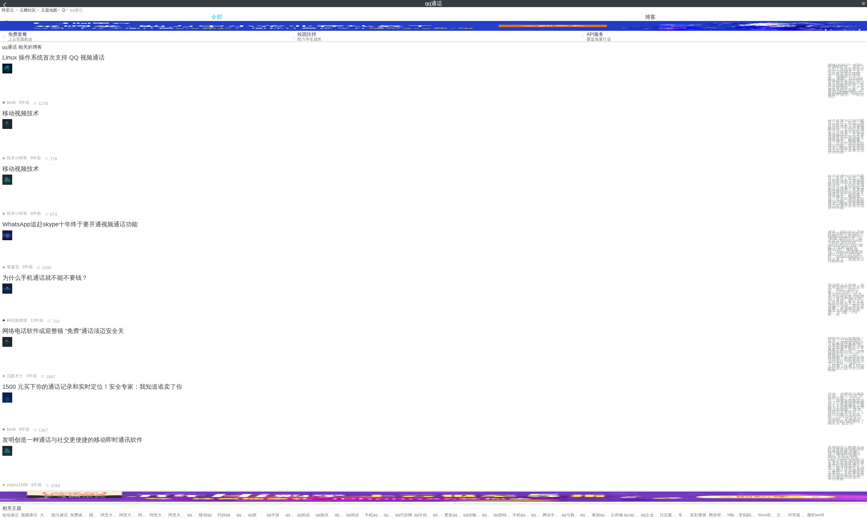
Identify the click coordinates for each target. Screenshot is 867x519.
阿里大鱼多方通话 (159, 515)
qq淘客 (242, 515)
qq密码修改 (502, 515)
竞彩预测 (698, 515)
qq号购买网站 (571, 515)
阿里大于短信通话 (144, 515)
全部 (216, 17)
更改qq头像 (453, 515)
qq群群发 (537, 515)
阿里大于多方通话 (110, 515)
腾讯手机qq (552, 515)
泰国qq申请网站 (601, 515)
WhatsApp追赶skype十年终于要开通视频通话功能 (70, 224)
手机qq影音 (374, 515)
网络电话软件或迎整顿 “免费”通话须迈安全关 (63, 331)
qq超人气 (487, 515)
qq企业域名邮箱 (650, 515)
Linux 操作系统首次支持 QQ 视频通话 (53, 57)
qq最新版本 (438, 515)
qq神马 (340, 515)
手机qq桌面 (521, 515)
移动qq (205, 515)
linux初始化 (767, 515)
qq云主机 (586, 515)
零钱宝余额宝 (684, 515)
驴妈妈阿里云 (748, 515)
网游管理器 (718, 515)
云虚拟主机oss (782, 515)
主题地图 (49, 10)
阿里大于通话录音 (128, 515)
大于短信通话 (45, 515)
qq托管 (193, 515)
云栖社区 (28, 10)
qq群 (252, 515)
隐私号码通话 (95, 515)
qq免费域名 (635, 515)
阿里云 (8, 10)
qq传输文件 (472, 515)
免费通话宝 (79, 515)
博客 (650, 17)
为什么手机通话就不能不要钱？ (45, 277)
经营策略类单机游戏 (797, 515)
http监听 (733, 515)
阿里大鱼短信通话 (177, 515)
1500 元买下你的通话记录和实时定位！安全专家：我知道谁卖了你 (92, 386)
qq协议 (303, 515)
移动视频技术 (20, 113)
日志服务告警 (669, 515)
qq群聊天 (389, 515)
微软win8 (815, 515)
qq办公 (291, 515)
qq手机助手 (423, 515)
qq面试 (322, 515)
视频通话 (29, 515)
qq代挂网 (403, 515)
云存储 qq (620, 515)
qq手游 (273, 515)
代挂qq (223, 515)
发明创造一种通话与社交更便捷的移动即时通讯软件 (72, 439)
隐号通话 (59, 515)
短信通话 (10, 515)
